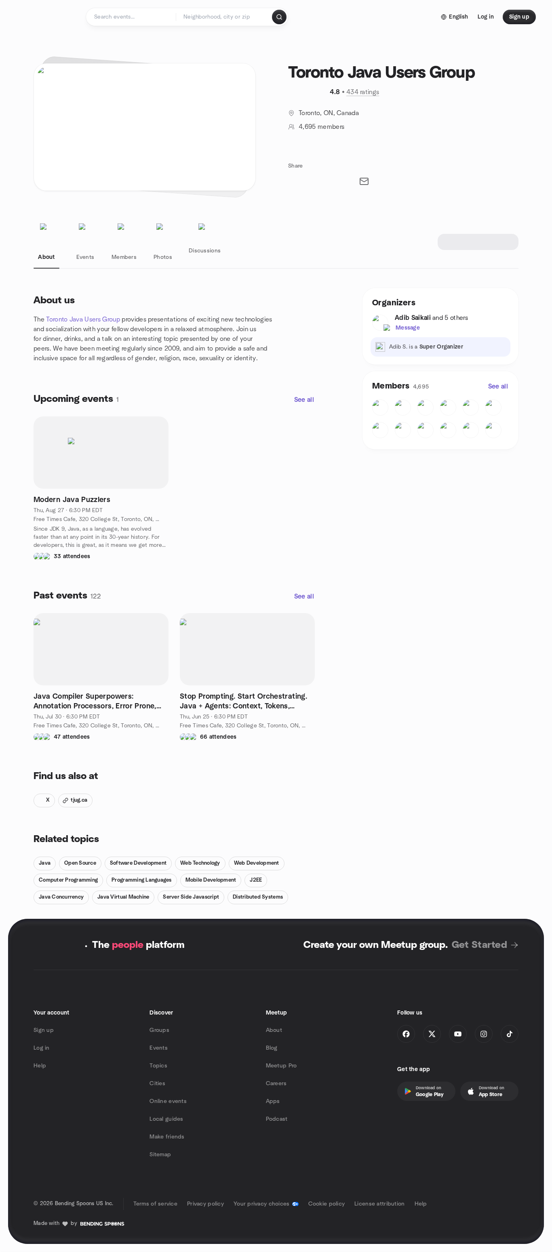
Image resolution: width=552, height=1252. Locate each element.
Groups (159, 1030)
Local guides (166, 1119)
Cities (157, 1083)
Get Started (479, 945)
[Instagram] (484, 1034)
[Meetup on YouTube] (458, 1034)
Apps (273, 1101)
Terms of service (155, 1204)
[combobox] (224, 17)
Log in (42, 1048)
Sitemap (160, 1154)
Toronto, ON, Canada (329, 113)
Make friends (167, 1137)
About (274, 1030)
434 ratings (362, 92)
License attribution (379, 1204)
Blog (272, 1048)
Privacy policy (205, 1204)
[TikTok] (509, 1034)
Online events (168, 1101)
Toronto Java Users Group (83, 319)
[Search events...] (279, 17)
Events (159, 1048)
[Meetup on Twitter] (432, 1034)
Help (40, 1066)
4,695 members (321, 127)
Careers (276, 1083)
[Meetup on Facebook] (406, 1034)
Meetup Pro (281, 1066)
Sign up (44, 1030)
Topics (158, 1066)
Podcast (277, 1119)
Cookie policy (326, 1204)
